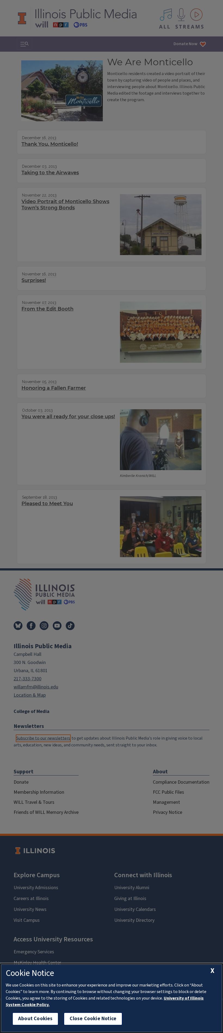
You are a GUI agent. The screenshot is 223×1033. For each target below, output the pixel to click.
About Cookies (35, 1018)
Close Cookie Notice (93, 1018)
